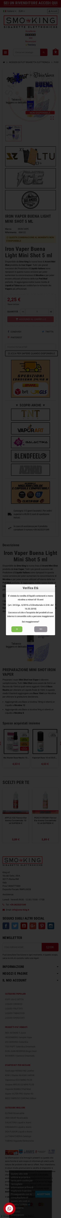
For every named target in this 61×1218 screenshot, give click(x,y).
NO (40, 629)
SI (17, 629)
